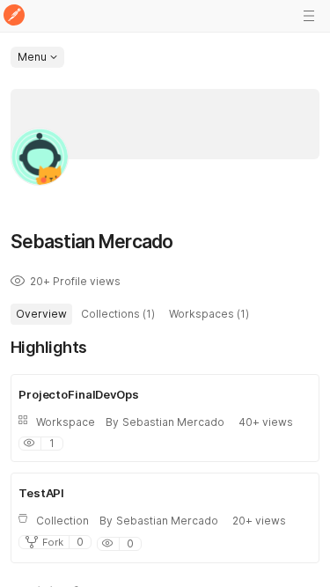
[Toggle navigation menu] (308, 15)
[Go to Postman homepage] (14, 16)
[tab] (41, 314)
